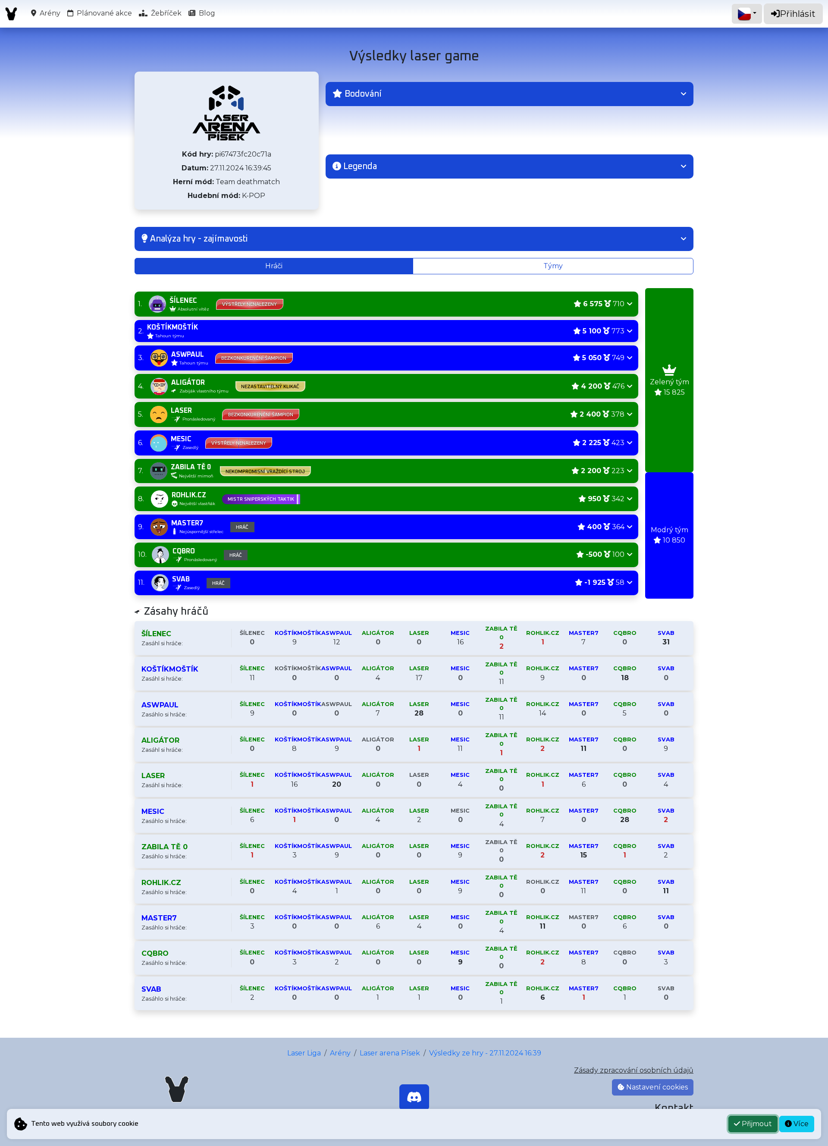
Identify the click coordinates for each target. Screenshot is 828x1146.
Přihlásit (797, 14)
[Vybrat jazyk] (747, 14)
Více (800, 1124)
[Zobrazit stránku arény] (226, 113)
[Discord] (414, 1097)
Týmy (553, 266)
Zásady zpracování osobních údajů (633, 1070)
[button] (509, 94)
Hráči (273, 266)
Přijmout (756, 1124)
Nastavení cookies (656, 1087)
